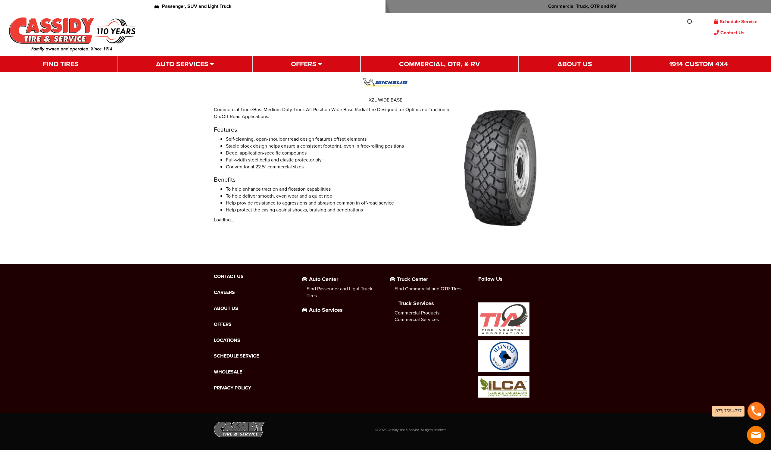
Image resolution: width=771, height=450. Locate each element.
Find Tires (61, 64)
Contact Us (732, 32)
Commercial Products (417, 312)
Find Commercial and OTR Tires (428, 288)
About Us (574, 64)
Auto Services (182, 64)
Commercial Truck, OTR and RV (582, 6)
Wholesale (228, 372)
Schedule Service (738, 21)
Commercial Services (417, 319)
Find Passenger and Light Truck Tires (339, 292)
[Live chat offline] (756, 435)
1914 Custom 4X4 (698, 64)
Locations (227, 340)
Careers (224, 292)
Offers (304, 64)
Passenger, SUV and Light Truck (197, 6)
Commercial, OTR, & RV (439, 64)
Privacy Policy (232, 388)
